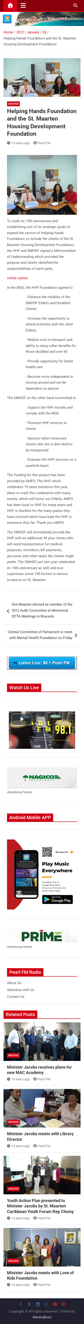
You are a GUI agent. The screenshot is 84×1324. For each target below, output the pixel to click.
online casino (17, 278)
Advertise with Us (20, 990)
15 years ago (20, 143)
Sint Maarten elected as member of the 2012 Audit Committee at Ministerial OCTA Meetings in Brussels (42, 610)
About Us (14, 983)
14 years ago (20, 1079)
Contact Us (15, 997)
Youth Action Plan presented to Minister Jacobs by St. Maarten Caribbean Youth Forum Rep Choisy (40, 1206)
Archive (13, 103)
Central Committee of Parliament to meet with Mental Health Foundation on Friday (40, 635)
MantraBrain (42, 1317)
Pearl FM (43, 143)
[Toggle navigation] (23, 5)
